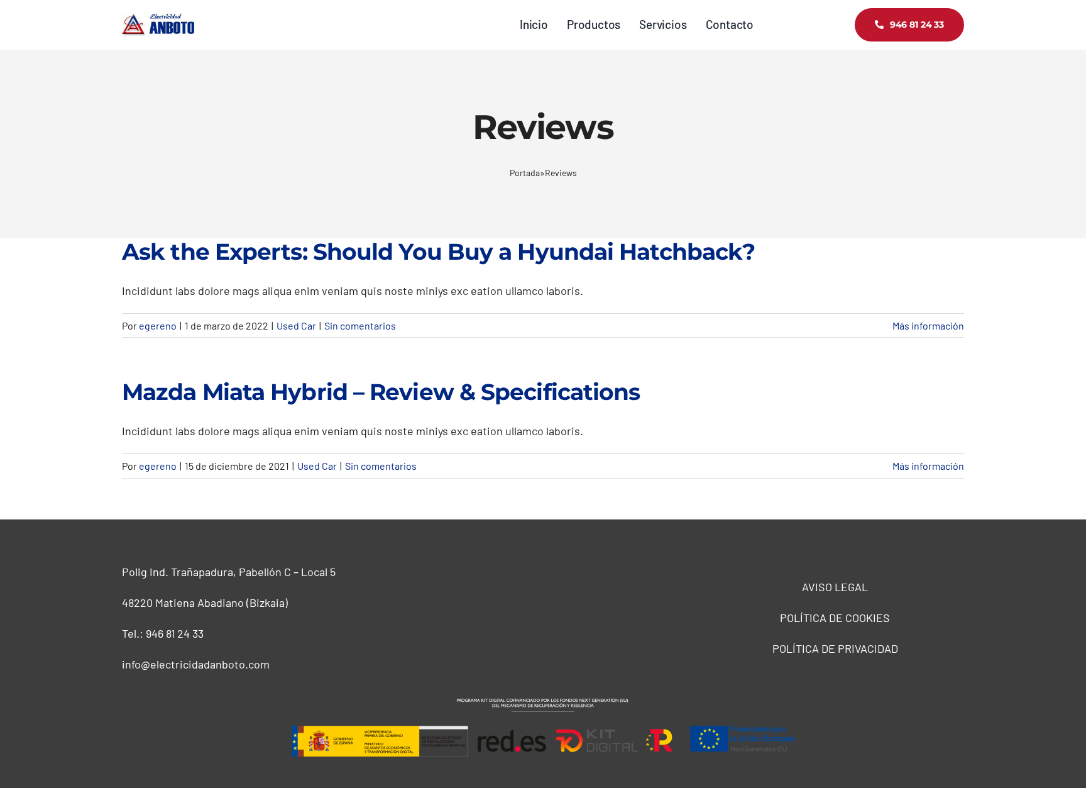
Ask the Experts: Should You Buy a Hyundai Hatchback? (438, 251)
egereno (158, 325)
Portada (525, 172)
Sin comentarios (360, 325)
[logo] (158, 18)
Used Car (296, 325)
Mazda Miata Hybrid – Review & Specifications (381, 392)
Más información (928, 325)
